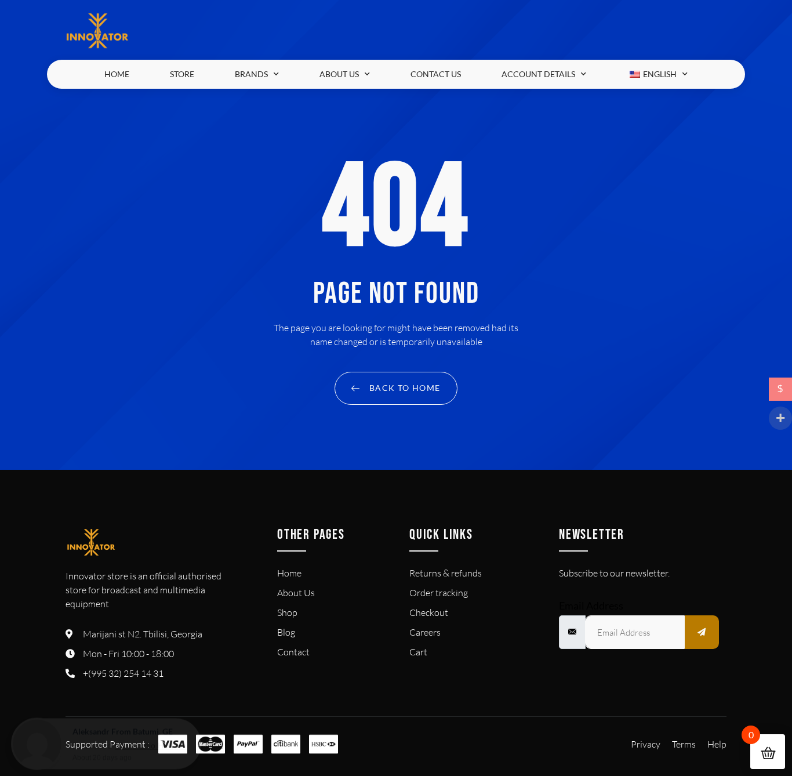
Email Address (591, 605)
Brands (251, 74)
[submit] (702, 632)
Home (116, 74)
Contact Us (435, 74)
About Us (339, 74)
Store (182, 74)
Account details (538, 74)
